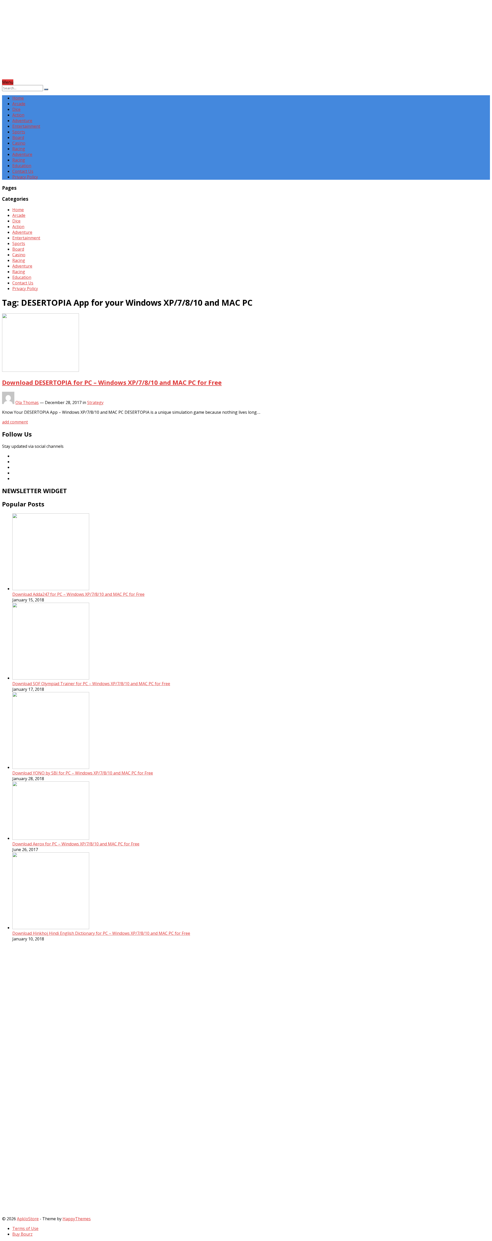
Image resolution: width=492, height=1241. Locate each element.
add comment (15, 422)
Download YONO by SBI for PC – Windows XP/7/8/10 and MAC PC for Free (82, 773)
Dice (16, 109)
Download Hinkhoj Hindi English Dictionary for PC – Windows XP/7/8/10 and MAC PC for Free (101, 933)
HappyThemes (77, 1219)
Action (18, 115)
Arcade (18, 104)
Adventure (22, 120)
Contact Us (22, 171)
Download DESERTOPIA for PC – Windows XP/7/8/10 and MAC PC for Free (112, 382)
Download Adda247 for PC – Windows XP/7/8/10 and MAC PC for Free (78, 594)
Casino (18, 143)
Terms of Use (25, 1228)
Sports (18, 132)
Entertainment (26, 126)
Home (18, 98)
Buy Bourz (22, 1234)
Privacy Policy (25, 177)
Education (21, 165)
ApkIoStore (28, 1219)
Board (18, 137)
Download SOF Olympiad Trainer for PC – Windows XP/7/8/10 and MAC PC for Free (91, 683)
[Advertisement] (156, 43)
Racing (18, 149)
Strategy (95, 402)
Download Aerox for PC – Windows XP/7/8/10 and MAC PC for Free (75, 844)
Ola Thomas (27, 402)
